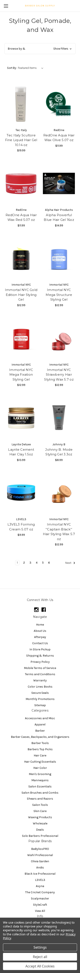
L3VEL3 (40, 880)
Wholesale (40, 823)
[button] (40, 48)
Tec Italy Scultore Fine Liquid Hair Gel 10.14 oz (21, 140)
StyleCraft (40, 905)
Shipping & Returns (40, 655)
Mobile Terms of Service (40, 668)
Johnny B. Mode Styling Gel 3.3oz (59, 451)
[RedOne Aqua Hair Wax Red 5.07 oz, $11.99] (21, 183)
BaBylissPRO (40, 849)
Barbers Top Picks (40, 749)
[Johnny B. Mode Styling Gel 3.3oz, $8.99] (59, 418)
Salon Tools (40, 805)
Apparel (40, 724)
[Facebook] (43, 609)
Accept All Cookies (40, 966)
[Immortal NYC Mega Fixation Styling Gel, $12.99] (21, 338)
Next (68, 563)
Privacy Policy (40, 662)
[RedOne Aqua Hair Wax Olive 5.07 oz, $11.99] (59, 104)
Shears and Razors (40, 798)
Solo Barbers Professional (40, 836)
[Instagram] (36, 609)
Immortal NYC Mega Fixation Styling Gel (21, 374)
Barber (40, 730)
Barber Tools (40, 743)
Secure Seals (40, 693)
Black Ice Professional (40, 874)
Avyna (40, 886)
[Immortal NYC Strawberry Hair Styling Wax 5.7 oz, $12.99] (59, 338)
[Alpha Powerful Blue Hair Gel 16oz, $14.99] (59, 183)
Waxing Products (40, 817)
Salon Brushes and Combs (40, 792)
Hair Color (40, 768)
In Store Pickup (40, 649)
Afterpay (40, 637)
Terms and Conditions (40, 674)
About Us (40, 631)
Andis (40, 867)
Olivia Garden (40, 861)
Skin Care (40, 811)
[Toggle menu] (6, 6)
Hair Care (40, 755)
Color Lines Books (40, 686)
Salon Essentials (40, 786)
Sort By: (12, 67)
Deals (40, 829)
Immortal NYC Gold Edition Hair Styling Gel (21, 294)
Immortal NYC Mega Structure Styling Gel (59, 294)
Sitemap (40, 705)
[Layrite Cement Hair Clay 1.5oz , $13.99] (21, 418)
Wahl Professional (40, 855)
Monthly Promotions (40, 699)
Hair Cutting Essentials (40, 761)
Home (40, 624)
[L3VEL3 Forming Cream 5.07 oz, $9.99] (21, 493)
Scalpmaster (40, 898)
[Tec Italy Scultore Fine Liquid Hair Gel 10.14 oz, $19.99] (21, 104)
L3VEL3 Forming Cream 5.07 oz (21, 526)
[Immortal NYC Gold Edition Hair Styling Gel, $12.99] (21, 258)
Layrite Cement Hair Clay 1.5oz (21, 451)
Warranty (40, 680)
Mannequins (40, 780)
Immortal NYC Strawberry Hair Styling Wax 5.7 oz (59, 374)
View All (40, 911)
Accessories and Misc (40, 718)
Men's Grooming (40, 774)
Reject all (40, 956)
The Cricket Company (40, 892)
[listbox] (31, 68)
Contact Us (40, 643)
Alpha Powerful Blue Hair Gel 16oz (59, 217)
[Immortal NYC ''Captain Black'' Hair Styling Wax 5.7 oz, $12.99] (59, 493)
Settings (40, 947)
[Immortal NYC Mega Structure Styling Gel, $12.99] (59, 258)
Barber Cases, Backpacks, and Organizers (40, 737)
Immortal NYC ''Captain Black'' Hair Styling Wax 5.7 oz (59, 531)
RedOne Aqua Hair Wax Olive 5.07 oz (59, 137)
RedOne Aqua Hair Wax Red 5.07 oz (21, 217)
